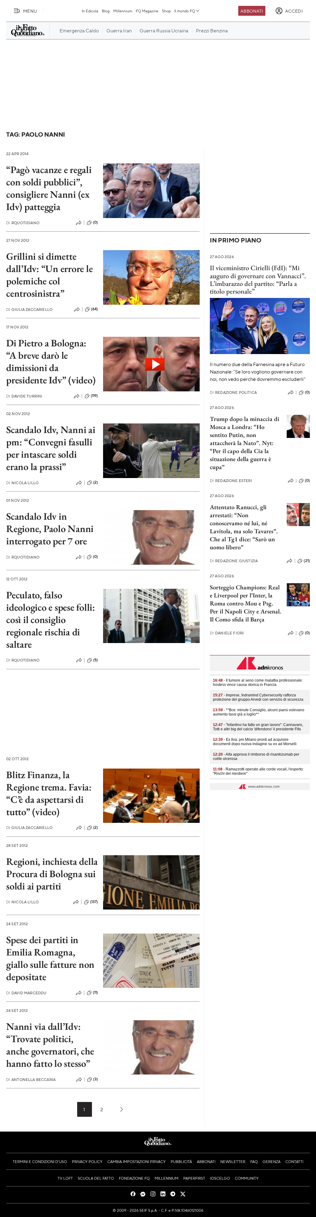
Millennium (122, 11)
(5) (95, 660)
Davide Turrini (24, 396)
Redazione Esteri (231, 480)
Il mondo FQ (184, 10)
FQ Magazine (147, 11)
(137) (94, 902)
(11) (95, 992)
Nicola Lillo (22, 483)
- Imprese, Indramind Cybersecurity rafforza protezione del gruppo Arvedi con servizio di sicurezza (258, 697)
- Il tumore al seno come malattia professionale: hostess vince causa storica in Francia (258, 682)
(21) (307, 561)
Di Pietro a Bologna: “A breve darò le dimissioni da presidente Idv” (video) (50, 361)
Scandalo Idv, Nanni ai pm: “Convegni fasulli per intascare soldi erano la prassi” (50, 448)
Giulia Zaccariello (29, 309)
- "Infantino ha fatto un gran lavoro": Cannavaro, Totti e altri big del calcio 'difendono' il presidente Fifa (258, 727)
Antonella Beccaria (31, 1079)
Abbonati (251, 11)
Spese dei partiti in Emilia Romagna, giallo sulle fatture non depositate (50, 958)
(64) (94, 309)
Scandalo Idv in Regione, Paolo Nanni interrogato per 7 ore (50, 528)
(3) (95, 1079)
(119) (94, 396)
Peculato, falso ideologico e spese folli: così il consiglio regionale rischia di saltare (50, 619)
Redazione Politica (233, 392)
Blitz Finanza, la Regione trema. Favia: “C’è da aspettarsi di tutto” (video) (49, 793)
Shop (166, 11)
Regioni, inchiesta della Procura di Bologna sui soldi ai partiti (52, 874)
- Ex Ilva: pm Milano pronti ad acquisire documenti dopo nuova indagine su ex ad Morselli (255, 741)
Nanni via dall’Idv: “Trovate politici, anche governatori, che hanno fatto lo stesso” (50, 1045)
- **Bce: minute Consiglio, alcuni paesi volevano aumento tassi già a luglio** (258, 712)
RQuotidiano (23, 223)
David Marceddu (26, 993)
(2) (95, 482)
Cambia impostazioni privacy (136, 1161)
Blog (106, 11)
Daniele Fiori (227, 633)
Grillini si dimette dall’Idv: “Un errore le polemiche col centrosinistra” (49, 275)
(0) (95, 222)
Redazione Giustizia (234, 561)
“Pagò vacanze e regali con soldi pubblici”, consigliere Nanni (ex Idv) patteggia (49, 188)
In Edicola (90, 11)
